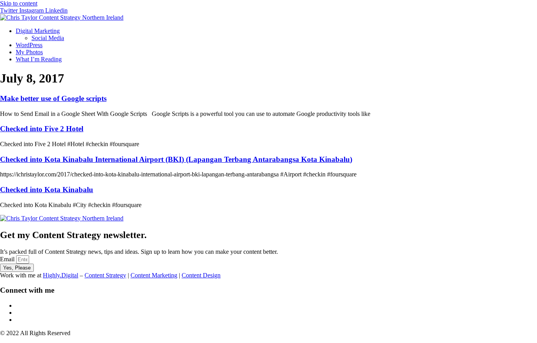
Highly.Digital (60, 275)
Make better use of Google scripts (53, 98)
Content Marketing (154, 275)
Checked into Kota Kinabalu (46, 189)
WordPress (29, 45)
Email (8, 259)
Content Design (201, 275)
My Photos (29, 52)
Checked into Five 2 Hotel (41, 129)
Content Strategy (105, 275)
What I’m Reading (39, 59)
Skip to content (18, 3)
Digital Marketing (38, 31)
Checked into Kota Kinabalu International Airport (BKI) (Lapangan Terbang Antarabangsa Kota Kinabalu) (176, 159)
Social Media (47, 38)
